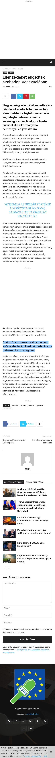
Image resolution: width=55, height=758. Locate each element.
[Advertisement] (27, 30)
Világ (14, 68)
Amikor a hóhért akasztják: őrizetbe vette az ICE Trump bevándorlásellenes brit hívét (32, 492)
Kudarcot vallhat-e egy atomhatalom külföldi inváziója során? (32, 520)
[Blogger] (8, 721)
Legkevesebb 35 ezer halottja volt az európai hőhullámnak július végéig (34, 558)
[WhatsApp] (32, 96)
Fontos (20, 68)
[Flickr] (23, 721)
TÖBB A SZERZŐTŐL (35, 482)
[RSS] (45, 721)
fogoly (23, 406)
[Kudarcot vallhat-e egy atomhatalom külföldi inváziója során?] (9, 520)
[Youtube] (31, 728)
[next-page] (8, 568)
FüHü (8, 87)
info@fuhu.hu (32, 714)
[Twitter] (20, 96)
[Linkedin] (30, 721)
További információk (32, 756)
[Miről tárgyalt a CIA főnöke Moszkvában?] (9, 546)
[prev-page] (4, 568)
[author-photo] (27, 465)
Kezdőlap (6, 68)
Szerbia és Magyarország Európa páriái (14, 441)
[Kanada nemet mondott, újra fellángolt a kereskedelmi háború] (9, 533)
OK (45, 756)
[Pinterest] (26, 96)
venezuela (7, 409)
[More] (40, 424)
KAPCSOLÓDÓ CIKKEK (13, 482)
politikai (40, 406)
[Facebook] (13, 96)
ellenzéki (15, 406)
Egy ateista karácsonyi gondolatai (42, 441)
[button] (4, 62)
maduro (31, 406)
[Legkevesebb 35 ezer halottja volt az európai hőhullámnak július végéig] (9, 558)
